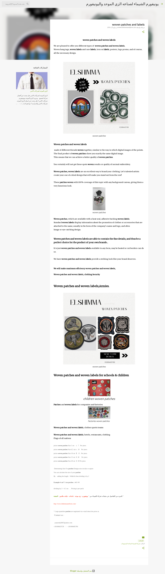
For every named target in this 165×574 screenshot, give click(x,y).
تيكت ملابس (63, 496)
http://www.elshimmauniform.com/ (65, 504)
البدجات (141, 540)
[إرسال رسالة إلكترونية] (143, 538)
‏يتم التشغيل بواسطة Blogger (81, 571)
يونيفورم (85, 496)
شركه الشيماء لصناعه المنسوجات (130, 543)
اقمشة (56, 496)
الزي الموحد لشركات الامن (38, 91)
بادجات (71, 496)
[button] (143, 31)
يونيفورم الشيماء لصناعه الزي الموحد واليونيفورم (122, 4)
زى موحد (78, 496)
